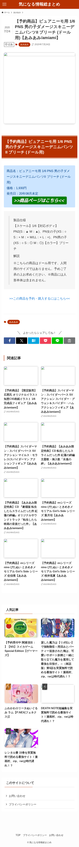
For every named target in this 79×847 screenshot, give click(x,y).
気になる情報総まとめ (39, 4)
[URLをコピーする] (69, 340)
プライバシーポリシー (22, 804)
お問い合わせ (17, 795)
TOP (18, 835)
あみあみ (24, 44)
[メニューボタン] (4, 4)
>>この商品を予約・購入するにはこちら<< (39, 298)
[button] (9, 340)
